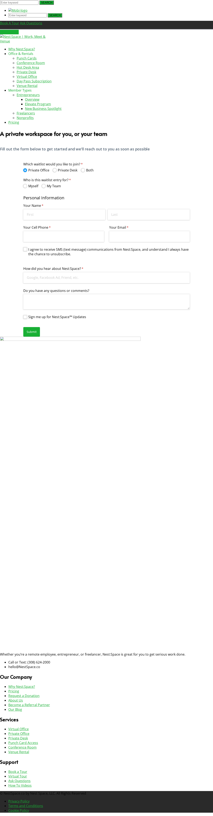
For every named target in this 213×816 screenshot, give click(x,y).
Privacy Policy (19, 801)
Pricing (13, 691)
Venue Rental (18, 752)
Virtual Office (18, 729)
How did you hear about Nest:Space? (60, 268)
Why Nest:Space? (21, 686)
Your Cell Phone (43, 227)
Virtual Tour (17, 776)
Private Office (18, 733)
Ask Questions (19, 781)
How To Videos (20, 785)
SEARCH (46, 2)
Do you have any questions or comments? (56, 290)
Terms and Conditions (25, 806)
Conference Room (22, 747)
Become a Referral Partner (29, 705)
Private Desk (18, 738)
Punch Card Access (23, 742)
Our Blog (15, 709)
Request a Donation (24, 695)
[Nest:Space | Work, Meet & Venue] (26, 41)
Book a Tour (17, 771)
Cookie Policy (18, 810)
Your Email (125, 227)
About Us (15, 700)
